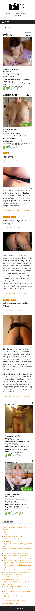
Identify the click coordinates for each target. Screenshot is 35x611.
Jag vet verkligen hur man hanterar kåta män (18, 563)
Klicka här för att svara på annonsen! (17, 210)
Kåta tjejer (6, 153)
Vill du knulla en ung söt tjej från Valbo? (16, 553)
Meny (7, 22)
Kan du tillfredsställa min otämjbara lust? (17, 570)
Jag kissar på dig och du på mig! (14, 560)
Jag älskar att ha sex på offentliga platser (16, 555)
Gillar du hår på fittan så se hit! (13, 536)
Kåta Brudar (7, 216)
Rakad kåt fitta (8, 156)
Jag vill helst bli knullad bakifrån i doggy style (18, 558)
